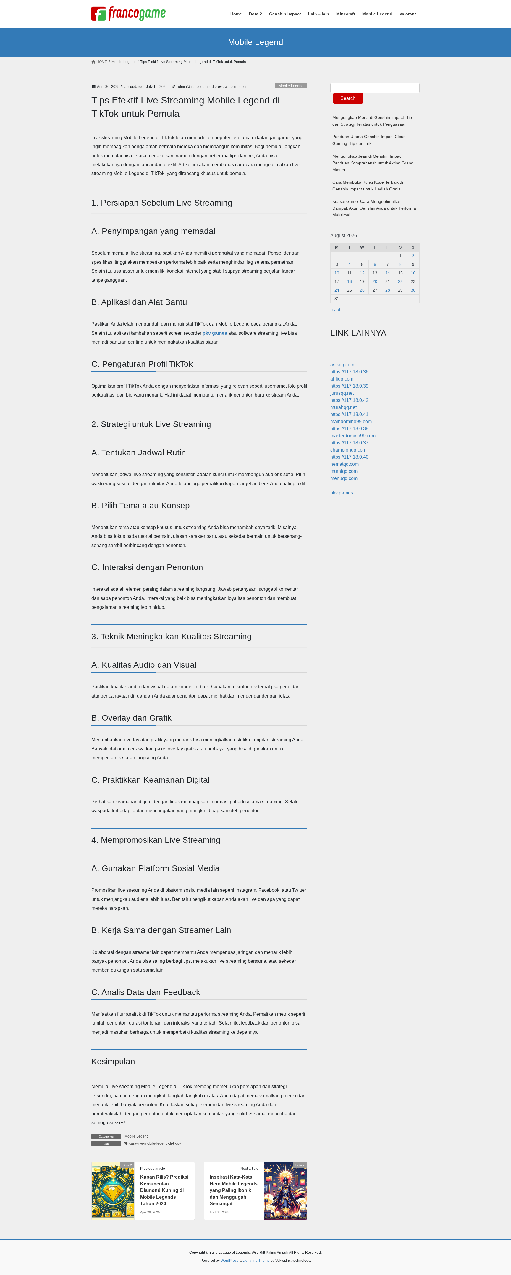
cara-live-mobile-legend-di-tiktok (155, 1143)
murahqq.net (343, 407)
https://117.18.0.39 (349, 386)
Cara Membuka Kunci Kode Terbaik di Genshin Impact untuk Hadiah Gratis (367, 185)
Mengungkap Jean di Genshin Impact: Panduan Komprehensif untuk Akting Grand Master (372, 163)
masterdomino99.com (353, 435)
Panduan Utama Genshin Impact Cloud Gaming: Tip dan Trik (369, 140)
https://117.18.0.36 (349, 371)
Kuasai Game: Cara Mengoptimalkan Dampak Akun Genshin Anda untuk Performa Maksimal (374, 208)
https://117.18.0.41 (349, 414)
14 (387, 273)
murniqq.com (344, 471)
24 (336, 290)
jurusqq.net (342, 393)
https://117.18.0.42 (349, 400)
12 (362, 273)
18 (349, 281)
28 (387, 290)
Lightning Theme (256, 1260)
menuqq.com (344, 478)
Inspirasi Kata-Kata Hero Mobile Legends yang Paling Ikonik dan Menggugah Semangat (234, 1190)
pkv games (215, 333)
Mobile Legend (291, 86)
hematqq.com (344, 464)
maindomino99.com (351, 421)
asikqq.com (342, 364)
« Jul (335, 309)
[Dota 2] (113, 1184)
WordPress (229, 1260)
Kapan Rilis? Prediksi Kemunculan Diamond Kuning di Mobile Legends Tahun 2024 (164, 1190)
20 (375, 281)
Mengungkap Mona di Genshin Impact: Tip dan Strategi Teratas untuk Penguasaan (372, 121)
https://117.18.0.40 (349, 456)
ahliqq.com (341, 378)
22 (400, 281)
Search (347, 98)
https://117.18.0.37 (349, 442)
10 (336, 273)
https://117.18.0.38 (349, 428)
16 (413, 273)
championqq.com (348, 449)
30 (413, 290)
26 (362, 290)
